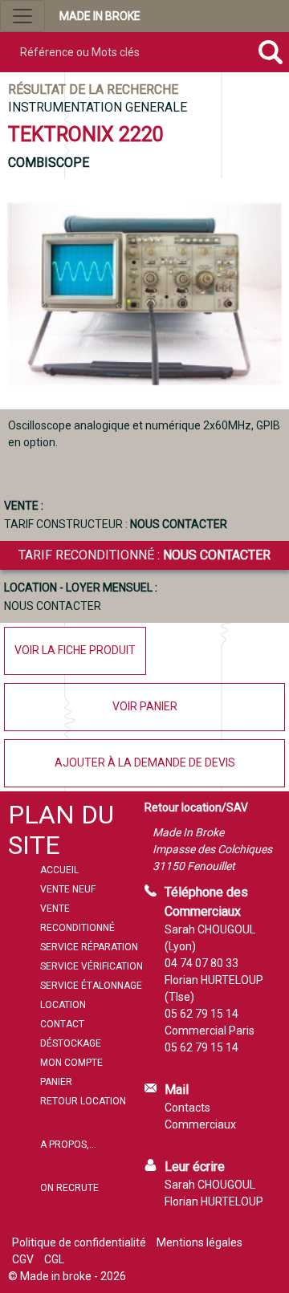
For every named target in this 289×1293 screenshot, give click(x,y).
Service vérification (91, 966)
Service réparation (89, 947)
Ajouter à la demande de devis (145, 762)
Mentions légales (199, 1242)
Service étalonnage (91, 985)
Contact (62, 1024)
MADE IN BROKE (99, 16)
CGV (23, 1259)
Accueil (59, 870)
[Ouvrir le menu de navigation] (22, 16)
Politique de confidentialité (79, 1242)
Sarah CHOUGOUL (210, 1184)
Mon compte (71, 1062)
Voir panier (144, 706)
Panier (56, 1082)
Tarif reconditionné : (144, 555)
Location (63, 1004)
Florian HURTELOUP (214, 1201)
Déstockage (70, 1043)
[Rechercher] (270, 52)
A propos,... (68, 1144)
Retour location (83, 1101)
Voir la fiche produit (75, 650)
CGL (54, 1259)
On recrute (69, 1187)
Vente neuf (68, 889)
